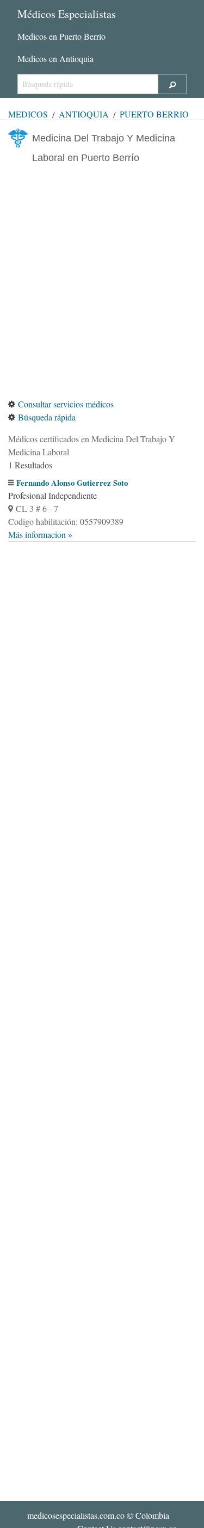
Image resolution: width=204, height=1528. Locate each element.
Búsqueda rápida (47, 417)
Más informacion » (40, 534)
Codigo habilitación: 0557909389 (65, 521)
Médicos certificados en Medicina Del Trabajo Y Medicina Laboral (91, 445)
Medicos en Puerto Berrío (61, 36)
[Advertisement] (102, 283)
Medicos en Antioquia (55, 58)
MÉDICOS (28, 114)
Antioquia (84, 114)
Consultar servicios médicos (66, 404)
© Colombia (98, 1515)
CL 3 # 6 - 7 (37, 508)
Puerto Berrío (154, 114)
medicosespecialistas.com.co (76, 1515)
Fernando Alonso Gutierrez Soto (72, 482)
